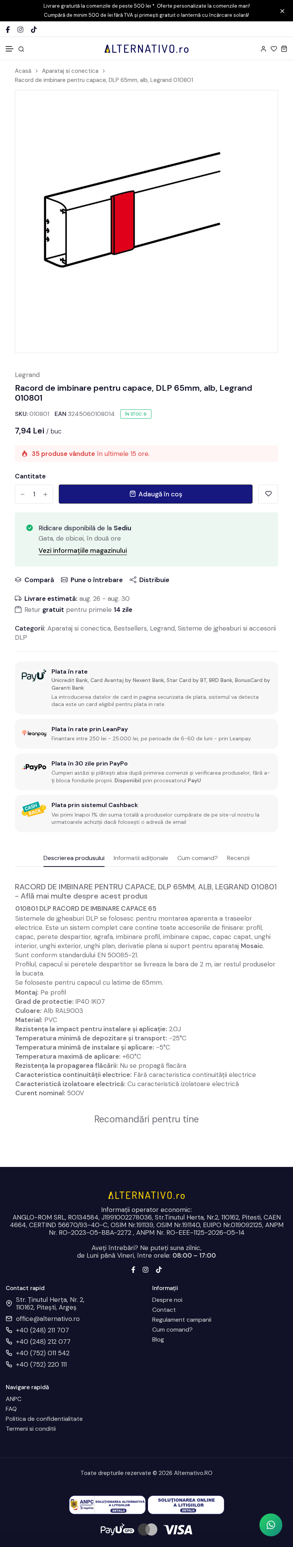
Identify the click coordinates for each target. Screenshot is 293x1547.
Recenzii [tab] (238, 858)
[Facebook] (8, 29)
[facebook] (133, 1269)
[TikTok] (34, 29)
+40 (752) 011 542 (42, 1353)
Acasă (23, 71)
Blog (158, 1339)
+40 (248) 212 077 (43, 1341)
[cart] (284, 48)
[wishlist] (273, 48)
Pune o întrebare (97, 580)
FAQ (11, 1409)
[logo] (146, 48)
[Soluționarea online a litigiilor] (186, 1504)
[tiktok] (159, 1269)
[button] (10, 49)
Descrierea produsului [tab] (74, 858)
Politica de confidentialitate (44, 1419)
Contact (164, 1310)
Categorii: (30, 628)
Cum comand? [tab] (197, 858)
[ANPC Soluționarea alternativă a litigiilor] (107, 1504)
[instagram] (145, 1269)
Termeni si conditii (31, 1429)
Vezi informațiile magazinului (83, 550)
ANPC (13, 1399)
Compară (39, 580)
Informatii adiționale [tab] (141, 858)
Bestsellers (130, 628)
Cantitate (30, 476)
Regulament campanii (181, 1320)
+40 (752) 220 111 (41, 1364)
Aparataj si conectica (70, 71)
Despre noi (167, 1300)
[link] (262, 105)
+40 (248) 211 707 (42, 1330)
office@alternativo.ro (48, 1318)
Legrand (27, 375)
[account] (263, 48)
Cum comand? (172, 1330)
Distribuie (154, 580)
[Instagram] (20, 29)
